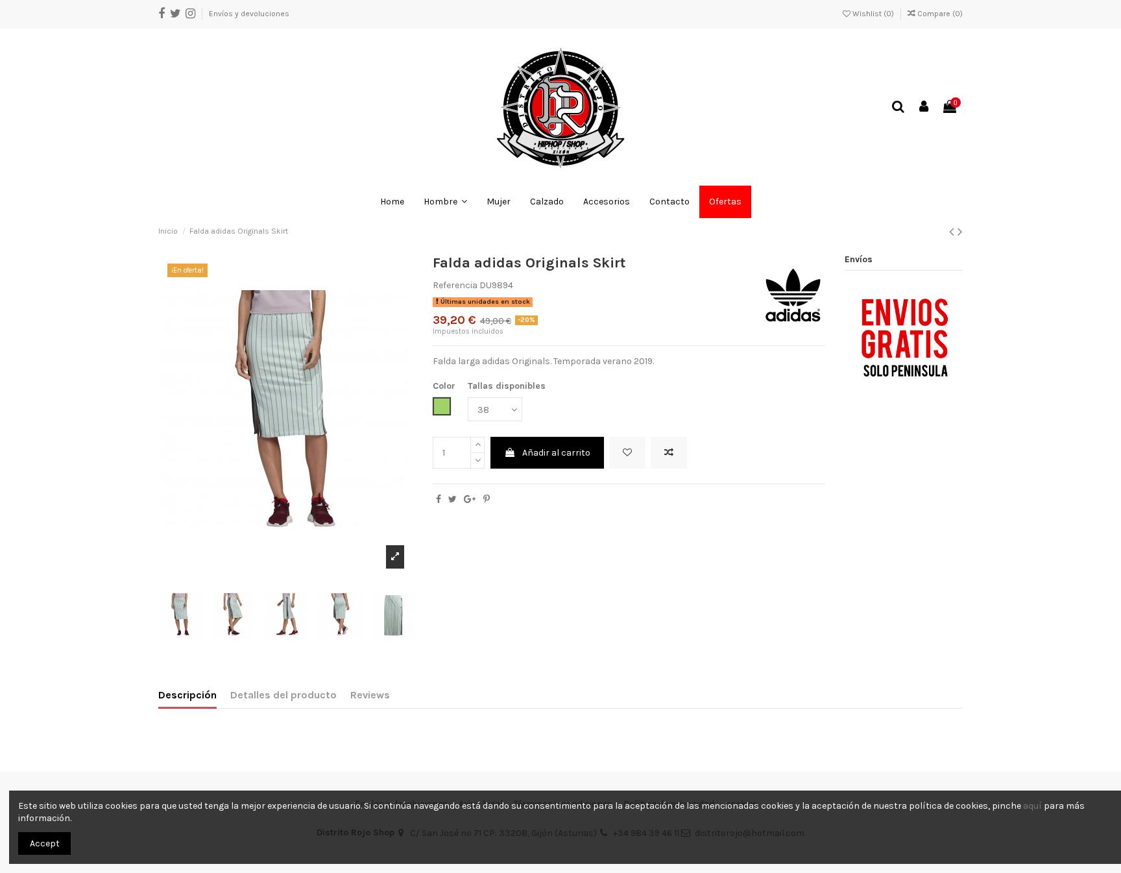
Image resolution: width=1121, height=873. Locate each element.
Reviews (370, 695)
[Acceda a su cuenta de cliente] (924, 107)
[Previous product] (953, 232)
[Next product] (960, 232)
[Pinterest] (486, 499)
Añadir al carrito (556, 452)
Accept (45, 843)
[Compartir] (438, 499)
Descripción (187, 695)
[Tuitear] (452, 499)
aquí (1032, 805)
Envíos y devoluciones (249, 13)
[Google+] (470, 499)
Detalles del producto (283, 695)
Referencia (455, 285)
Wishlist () (873, 13)
